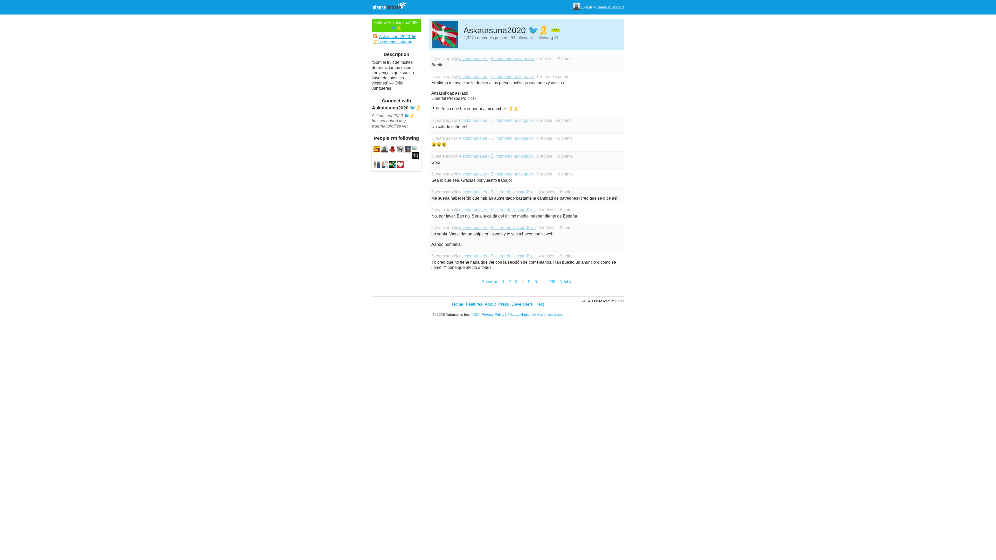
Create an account (610, 7)
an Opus (603, 301)
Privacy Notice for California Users (535, 314)
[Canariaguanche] (384, 150)
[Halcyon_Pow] (392, 165)
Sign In (586, 7)
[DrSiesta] (377, 165)
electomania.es (473, 59)
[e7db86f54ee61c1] (377, 150)
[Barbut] (384, 165)
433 (551, 281)
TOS (475, 314)
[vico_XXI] (392, 150)
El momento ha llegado (512, 59)
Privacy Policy (493, 314)
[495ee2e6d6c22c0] (414, 148)
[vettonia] (400, 150)
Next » (565, 281)
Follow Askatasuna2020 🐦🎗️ (396, 25)
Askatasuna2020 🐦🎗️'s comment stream (394, 39)
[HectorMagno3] (408, 150)
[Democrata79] (400, 165)
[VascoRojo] (415, 156)
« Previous (488, 281)
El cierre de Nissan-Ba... (513, 192)
